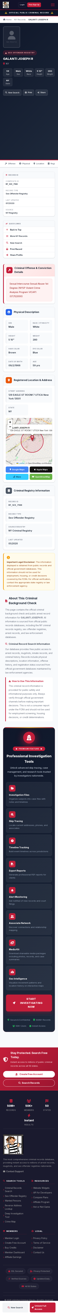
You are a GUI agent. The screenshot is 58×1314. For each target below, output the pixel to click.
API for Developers (42, 1192)
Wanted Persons (13, 1200)
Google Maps (18, 469)
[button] (32, 438)
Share (43, 92)
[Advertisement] (29, 126)
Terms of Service (41, 1243)
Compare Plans (40, 1197)
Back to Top (15, 230)
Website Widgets (41, 1188)
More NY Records (19, 236)
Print (30, 92)
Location (40, 163)
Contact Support (15, 1171)
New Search (13, 92)
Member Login (12, 1238)
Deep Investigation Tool (14, 1215)
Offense (11, 163)
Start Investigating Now (31, 1002)
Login (22, 5)
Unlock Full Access (40, 1307)
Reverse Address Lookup (13, 1207)
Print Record (16, 249)
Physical (26, 163)
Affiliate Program (41, 1202)
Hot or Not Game (41, 1207)
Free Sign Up (34, 5)
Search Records (31, 1083)
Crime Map (10, 1221)
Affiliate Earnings (13, 1257)
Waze (18, 477)
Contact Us (38, 1252)
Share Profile (16, 255)
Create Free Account (31, 1074)
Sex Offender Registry (16, 1196)
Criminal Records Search (13, 1190)
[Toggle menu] (53, 5)
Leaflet (21, 463)
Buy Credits (10, 1247)
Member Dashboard (15, 1252)
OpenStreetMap (42, 477)
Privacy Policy (40, 1238)
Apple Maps (42, 469)
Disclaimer (38, 1247)
